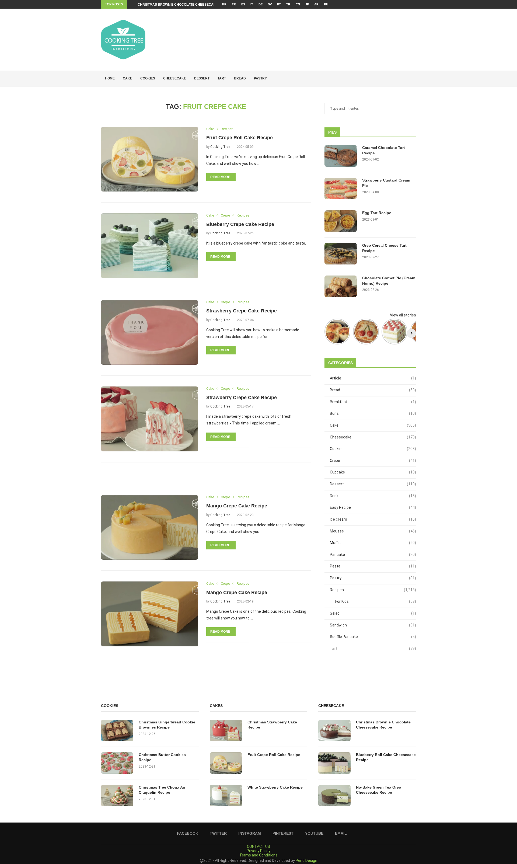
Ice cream (373, 519)
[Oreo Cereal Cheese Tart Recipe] (340, 253)
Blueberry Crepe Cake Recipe (240, 224)
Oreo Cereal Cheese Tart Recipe (384, 248)
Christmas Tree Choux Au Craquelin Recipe (162, 790)
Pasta (373, 566)
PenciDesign (306, 860)
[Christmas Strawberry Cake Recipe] (226, 730)
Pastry (260, 78)
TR (288, 4)
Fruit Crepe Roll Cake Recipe (239, 137)
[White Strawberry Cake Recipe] (226, 795)
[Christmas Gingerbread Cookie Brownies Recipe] (117, 730)
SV (270, 4)
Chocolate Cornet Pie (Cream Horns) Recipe (388, 280)
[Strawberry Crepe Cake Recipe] (149, 332)
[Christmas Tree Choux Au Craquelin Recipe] (117, 795)
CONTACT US (258, 846)
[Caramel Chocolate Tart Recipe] (340, 156)
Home (110, 78)
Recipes (373, 590)
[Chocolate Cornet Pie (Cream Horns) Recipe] (340, 286)
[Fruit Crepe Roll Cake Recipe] (149, 159)
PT (279, 4)
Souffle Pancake (373, 637)
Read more (220, 177)
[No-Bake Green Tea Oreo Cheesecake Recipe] (334, 795)
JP (307, 4)
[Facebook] (397, 4)
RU (326, 4)
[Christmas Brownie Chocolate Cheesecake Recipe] (334, 730)
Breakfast (373, 402)
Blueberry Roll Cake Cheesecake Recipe (386, 757)
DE (260, 4)
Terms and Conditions (258, 855)
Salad (373, 613)
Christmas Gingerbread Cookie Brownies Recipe (167, 725)
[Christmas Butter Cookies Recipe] (117, 763)
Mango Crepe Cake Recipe (236, 505)
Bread (240, 78)
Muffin (373, 543)
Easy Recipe (373, 507)
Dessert (201, 78)
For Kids (375, 601)
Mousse (373, 531)
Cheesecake (174, 78)
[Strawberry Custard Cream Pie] (340, 188)
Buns (373, 413)
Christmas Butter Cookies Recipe (162, 757)
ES (243, 4)
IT (251, 4)
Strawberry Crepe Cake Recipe (241, 310)
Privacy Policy (258, 851)
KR (224, 4)
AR (316, 4)
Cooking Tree (220, 147)
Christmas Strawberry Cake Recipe (272, 725)
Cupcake (373, 472)
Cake (127, 78)
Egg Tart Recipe (376, 213)
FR (234, 4)
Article (373, 378)
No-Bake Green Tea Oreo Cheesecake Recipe (378, 790)
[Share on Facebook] (256, 188)
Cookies (147, 78)
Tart (222, 78)
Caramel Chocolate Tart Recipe (383, 150)
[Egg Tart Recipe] (340, 221)
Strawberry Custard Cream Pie (386, 183)
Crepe (373, 460)
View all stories (403, 315)
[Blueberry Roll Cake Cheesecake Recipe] (334, 763)
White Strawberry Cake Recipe (275, 787)
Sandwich (373, 625)
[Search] (413, 78)
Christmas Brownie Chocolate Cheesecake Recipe (184, 4)
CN (298, 4)
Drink (373, 496)
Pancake (373, 554)
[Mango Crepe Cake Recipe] (149, 527)
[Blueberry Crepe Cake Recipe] (149, 245)
